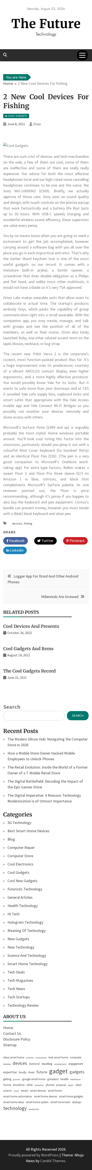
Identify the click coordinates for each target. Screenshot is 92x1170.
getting (7, 1079)
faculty (23, 1072)
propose (61, 1085)
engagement (75, 1064)
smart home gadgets (71, 1096)
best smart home (58, 1057)
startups (76, 1102)
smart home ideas (13, 1102)
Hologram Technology (25, 922)
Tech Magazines (20, 980)
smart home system (37, 1102)
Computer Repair (21, 847)
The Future (46, 24)
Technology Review (23, 1005)
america (30, 1057)
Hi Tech (13, 913)
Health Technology (22, 905)
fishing (28, 523)
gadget (58, 1071)
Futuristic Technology (24, 889)
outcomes (39, 1085)
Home (8, 1027)
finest (31, 1072)
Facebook (16, 540)
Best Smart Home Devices (28, 830)
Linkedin (16, 550)
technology (15, 1108)
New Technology (20, 947)
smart (24, 1090)
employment (60, 1064)
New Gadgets (18, 938)
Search (11, 706)
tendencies (34, 1109)
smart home (55, 1090)
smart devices (38, 1090)
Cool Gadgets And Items (28, 648)
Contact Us (12, 1033)
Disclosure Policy (16, 1039)
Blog (11, 839)
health (64, 1079)
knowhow (19, 1085)
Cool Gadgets (18, 872)
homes (7, 1085)
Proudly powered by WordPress (33, 1155)
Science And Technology (26, 955)
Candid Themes (52, 1160)
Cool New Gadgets (22, 880)
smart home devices (45, 1096)
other (30, 1085)
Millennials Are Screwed (60, 596)
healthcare (75, 1079)
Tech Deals (16, 972)
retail (78, 1085)
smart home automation (17, 1096)
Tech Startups (18, 997)
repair (71, 1085)
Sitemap (9, 1044)
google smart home (33, 1079)
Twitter (47, 540)
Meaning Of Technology (26, 930)
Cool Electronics (20, 864)
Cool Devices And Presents (31, 626)
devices (17, 523)
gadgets (77, 1071)
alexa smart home (13, 1057)
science (7, 1090)
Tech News (16, 988)
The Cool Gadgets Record (29, 671)
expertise (10, 1072)
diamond (34, 1064)
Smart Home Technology (27, 963)
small (16, 1091)
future (41, 1071)
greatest (53, 1079)
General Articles (20, 897)
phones (50, 1085)
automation (41, 1057)
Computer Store (20, 855)
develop (7, 1064)
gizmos (16, 1079)
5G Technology (19, 822)
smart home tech (60, 1102)
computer (75, 1057)
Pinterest (77, 540)
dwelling (47, 1064)
